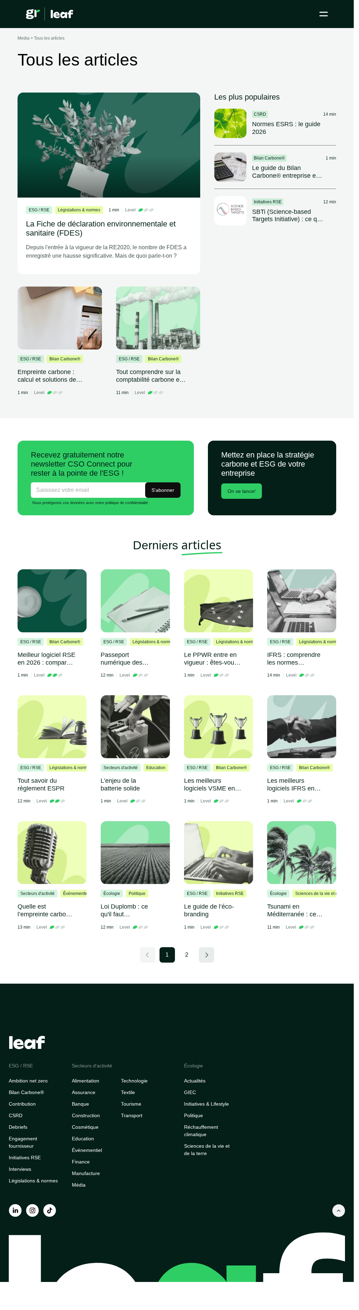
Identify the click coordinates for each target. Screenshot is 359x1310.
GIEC (190, 1092)
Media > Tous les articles (41, 38)
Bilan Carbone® (26, 1092)
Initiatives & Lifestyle (206, 1104)
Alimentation (85, 1081)
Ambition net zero (28, 1081)
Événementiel (87, 1150)
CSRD (15, 1115)
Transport (131, 1115)
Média (79, 1185)
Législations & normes (33, 1180)
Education (83, 1138)
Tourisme (131, 1104)
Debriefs (18, 1127)
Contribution (22, 1104)
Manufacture (86, 1173)
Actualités (194, 1081)
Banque (80, 1104)
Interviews (20, 1169)
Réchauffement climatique (201, 1130)
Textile (128, 1092)
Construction (86, 1115)
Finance (81, 1162)
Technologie (134, 1081)
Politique (193, 1115)
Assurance (83, 1092)
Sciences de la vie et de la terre (207, 1149)
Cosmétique (85, 1127)
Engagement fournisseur (23, 1142)
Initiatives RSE (25, 1157)
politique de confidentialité (126, 503)
